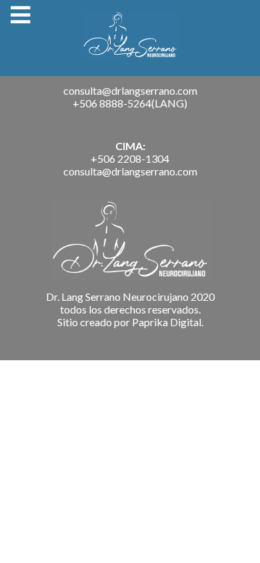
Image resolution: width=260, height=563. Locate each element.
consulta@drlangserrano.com (130, 90)
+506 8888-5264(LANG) (130, 103)
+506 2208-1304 (130, 158)
